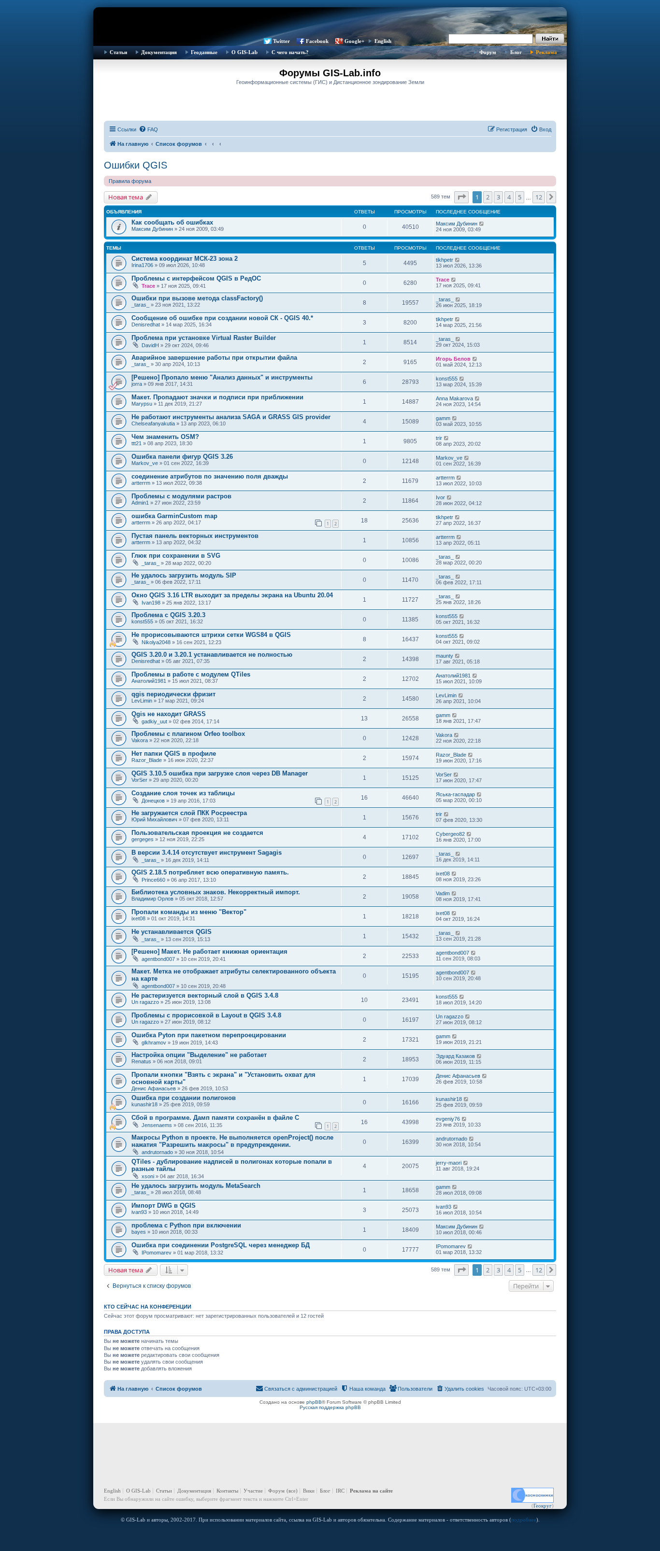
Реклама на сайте (371, 1491)
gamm (443, 418)
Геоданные (204, 52)
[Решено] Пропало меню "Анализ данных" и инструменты (222, 377)
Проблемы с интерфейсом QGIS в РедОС (196, 278)
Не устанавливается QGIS (171, 931)
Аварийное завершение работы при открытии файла (214, 357)
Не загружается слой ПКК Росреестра (189, 813)
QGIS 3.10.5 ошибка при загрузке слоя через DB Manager (219, 773)
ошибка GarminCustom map (174, 516)
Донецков (153, 801)
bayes (138, 1232)
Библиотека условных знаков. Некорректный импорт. (215, 892)
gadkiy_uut (154, 721)
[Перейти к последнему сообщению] (482, 223)
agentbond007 (158, 959)
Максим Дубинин (152, 229)
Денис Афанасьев (153, 1088)
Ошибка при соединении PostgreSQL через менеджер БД (220, 1245)
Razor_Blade (146, 760)
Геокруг (542, 1506)
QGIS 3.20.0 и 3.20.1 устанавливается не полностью (211, 654)
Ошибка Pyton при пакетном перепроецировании (208, 1035)
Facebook (317, 41)
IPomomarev (157, 1252)
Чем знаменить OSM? (165, 436)
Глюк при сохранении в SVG (175, 555)
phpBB (314, 1402)
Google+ (354, 41)
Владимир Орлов (152, 899)
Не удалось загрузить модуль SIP (183, 575)
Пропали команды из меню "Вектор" (188, 912)
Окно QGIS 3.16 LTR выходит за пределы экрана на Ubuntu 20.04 (232, 595)
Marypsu (141, 404)
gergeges (142, 839)
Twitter (281, 41)
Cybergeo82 (450, 834)
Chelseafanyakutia (153, 423)
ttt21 (136, 443)
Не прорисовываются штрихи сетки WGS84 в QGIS (211, 634)
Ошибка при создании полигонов (183, 1097)
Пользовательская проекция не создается (197, 832)
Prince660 (153, 880)
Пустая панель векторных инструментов (194, 535)
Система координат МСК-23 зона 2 (184, 258)
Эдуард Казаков (455, 1056)
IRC (340, 1491)
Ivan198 (151, 603)
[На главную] (330, 22)
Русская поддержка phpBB (330, 1407)
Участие (253, 1491)
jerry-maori (448, 1163)
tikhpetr (444, 260)
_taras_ (140, 305)
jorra (136, 384)
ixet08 (443, 873)
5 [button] (519, 197)
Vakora (139, 740)
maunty (444, 656)
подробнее (523, 1520)
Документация (159, 52)
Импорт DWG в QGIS (163, 1205)
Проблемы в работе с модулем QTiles (190, 674)
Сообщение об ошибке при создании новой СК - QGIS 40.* (222, 318)
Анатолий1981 (148, 681)
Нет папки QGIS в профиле (173, 753)
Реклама (546, 52)
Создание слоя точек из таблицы (183, 793)
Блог (516, 52)
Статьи (118, 52)
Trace (148, 286)
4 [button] (509, 197)
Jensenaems (157, 1125)
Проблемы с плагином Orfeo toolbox (188, 733)
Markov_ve (144, 463)
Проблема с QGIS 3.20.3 (168, 615)
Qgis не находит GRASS (168, 714)
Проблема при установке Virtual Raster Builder (203, 337)
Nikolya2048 (156, 642)
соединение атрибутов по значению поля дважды (209, 476)
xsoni (148, 1176)
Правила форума (130, 181)
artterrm (140, 483)
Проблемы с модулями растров (181, 496)
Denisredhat (145, 324)
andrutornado (157, 1152)
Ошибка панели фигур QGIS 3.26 (182, 456)
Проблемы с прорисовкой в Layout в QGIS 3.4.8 (206, 1015)
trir (439, 438)
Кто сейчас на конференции (147, 1307)
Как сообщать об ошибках (172, 222)
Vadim (443, 893)
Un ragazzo (145, 1002)
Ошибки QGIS (135, 165)
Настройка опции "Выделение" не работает (199, 1054)
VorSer (139, 780)
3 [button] (498, 197)
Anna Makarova (454, 398)
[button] (461, 197)
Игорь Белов (453, 359)
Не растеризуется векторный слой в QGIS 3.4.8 (204, 995)
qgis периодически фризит (173, 694)
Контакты (227, 1491)
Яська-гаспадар (455, 794)
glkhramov (154, 1042)
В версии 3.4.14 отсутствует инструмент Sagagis (206, 852)
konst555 (447, 378)
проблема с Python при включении (186, 1225)
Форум (487, 52)
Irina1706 (142, 265)
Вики (309, 1491)
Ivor (440, 497)
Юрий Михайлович (154, 819)
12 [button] (538, 197)
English (382, 41)
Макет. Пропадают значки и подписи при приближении (217, 397)
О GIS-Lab (244, 52)
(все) (292, 1491)
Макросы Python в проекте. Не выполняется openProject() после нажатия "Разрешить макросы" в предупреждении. (232, 1141)
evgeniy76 (448, 1119)
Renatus (141, 1061)
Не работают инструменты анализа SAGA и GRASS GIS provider (230, 417)
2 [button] (487, 197)
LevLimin (141, 701)
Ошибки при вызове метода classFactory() (197, 298)
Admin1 (140, 503)
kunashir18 (144, 1104)
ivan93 (139, 1212)
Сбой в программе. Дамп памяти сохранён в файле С (215, 1117)
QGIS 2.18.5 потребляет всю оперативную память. (210, 872)
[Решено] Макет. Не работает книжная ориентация (209, 951)
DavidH (150, 345)
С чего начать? (290, 52)
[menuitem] (148, 129)
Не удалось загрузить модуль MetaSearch (195, 1185)
